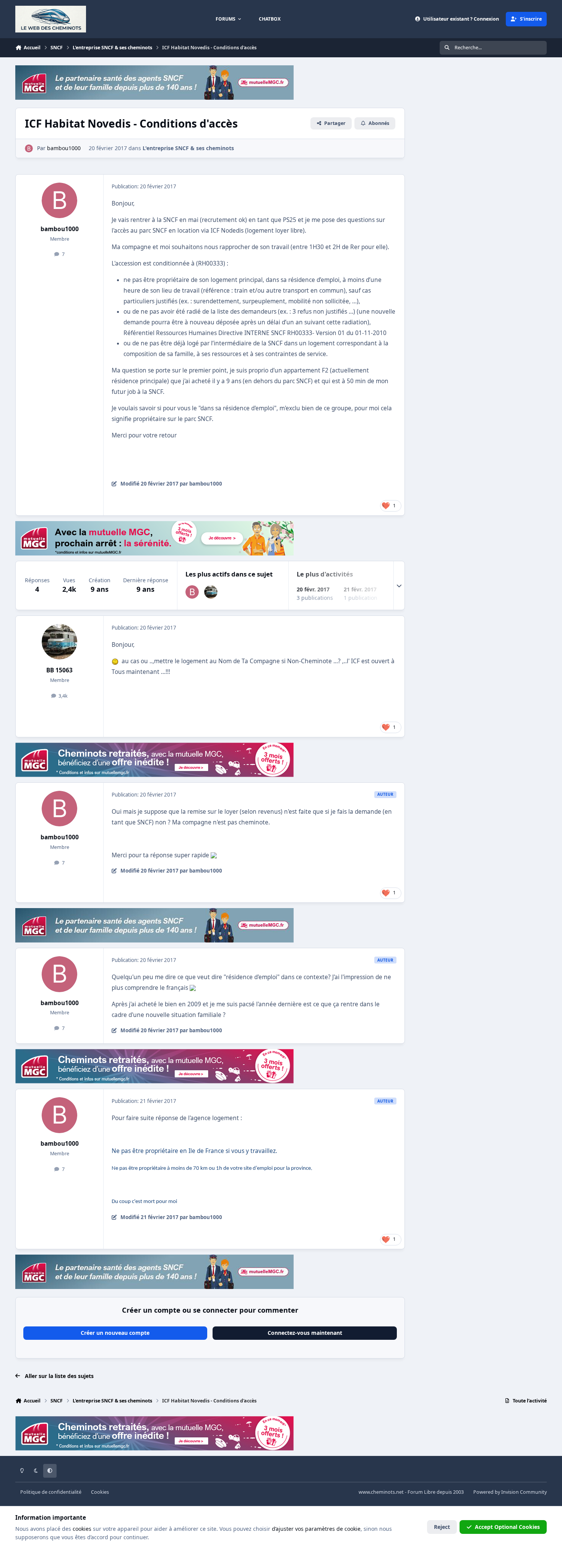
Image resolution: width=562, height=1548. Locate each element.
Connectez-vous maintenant (305, 1332)
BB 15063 (59, 670)
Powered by (510, 1492)
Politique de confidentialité (50, 1492)
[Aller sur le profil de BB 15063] (211, 592)
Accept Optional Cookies (507, 1526)
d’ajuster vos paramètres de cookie (316, 1528)
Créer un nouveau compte (115, 1332)
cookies (82, 1528)
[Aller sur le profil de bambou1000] (29, 148)
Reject (442, 1526)
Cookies (100, 1492)
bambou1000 (60, 229)
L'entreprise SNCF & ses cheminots (188, 148)
